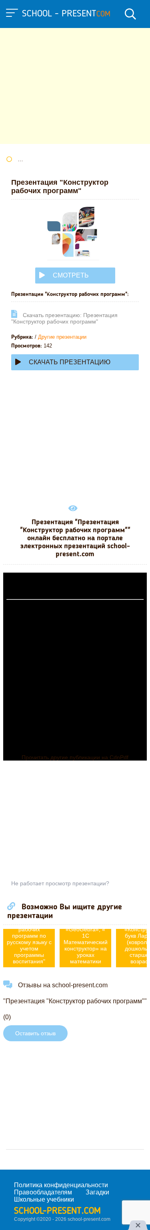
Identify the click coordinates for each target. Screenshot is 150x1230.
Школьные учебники (44, 1199)
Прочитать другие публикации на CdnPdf (75, 757)
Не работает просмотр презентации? (60, 883)
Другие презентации (62, 337)
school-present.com (57, 1211)
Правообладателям (43, 1192)
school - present (66, 14)
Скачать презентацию (69, 362)
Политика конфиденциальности (61, 1185)
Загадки (97, 1192)
